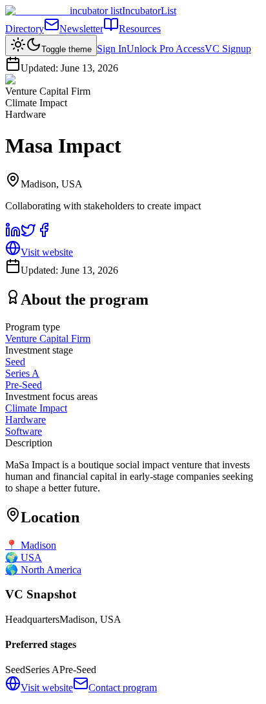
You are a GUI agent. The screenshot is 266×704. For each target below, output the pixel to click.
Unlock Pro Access (166, 48)
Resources (140, 28)
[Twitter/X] (28, 234)
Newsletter (81, 28)
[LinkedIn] (13, 234)
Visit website (47, 252)
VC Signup (228, 48)
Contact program (122, 687)
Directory (24, 28)
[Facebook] (44, 234)
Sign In (112, 48)
